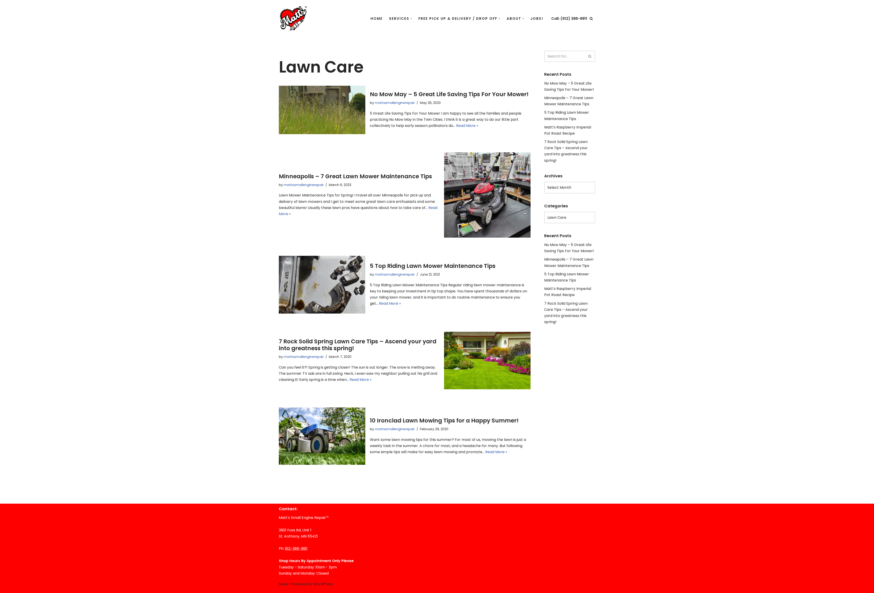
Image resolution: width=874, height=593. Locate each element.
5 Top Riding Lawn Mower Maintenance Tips (432, 266)
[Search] (591, 18)
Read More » (467, 125)
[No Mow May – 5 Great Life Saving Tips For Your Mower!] (322, 110)
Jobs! (537, 18)
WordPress (323, 584)
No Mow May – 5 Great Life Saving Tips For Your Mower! (449, 94)
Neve (283, 584)
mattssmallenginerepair (395, 103)
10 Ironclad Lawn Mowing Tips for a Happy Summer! (444, 421)
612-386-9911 (296, 548)
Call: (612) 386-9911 (569, 18)
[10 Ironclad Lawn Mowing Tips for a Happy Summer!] (322, 436)
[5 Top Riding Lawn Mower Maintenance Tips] (322, 284)
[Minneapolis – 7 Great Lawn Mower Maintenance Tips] (487, 195)
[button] (411, 19)
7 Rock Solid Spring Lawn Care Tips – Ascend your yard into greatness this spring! (357, 344)
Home (377, 18)
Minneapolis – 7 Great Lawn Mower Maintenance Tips (355, 176)
